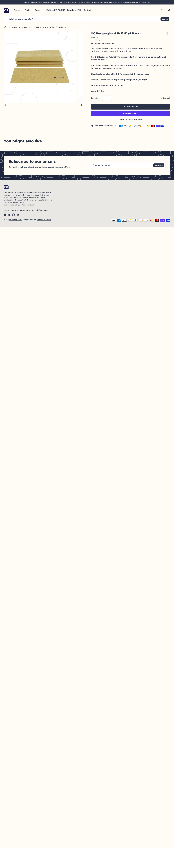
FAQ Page (24, 210)
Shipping (94, 43)
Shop (14, 27)
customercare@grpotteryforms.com (19, 205)
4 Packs (26, 27)
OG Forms (121, 74)
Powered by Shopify (44, 219)
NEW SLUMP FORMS (55, 10)
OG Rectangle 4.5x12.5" (106, 48)
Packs (29, 10)
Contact (87, 10)
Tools (38, 10)
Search (165, 19)
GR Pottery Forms (15, 219)
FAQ (79, 10)
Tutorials (71, 10)
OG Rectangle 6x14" (152, 65)
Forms (18, 10)
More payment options (130, 119)
